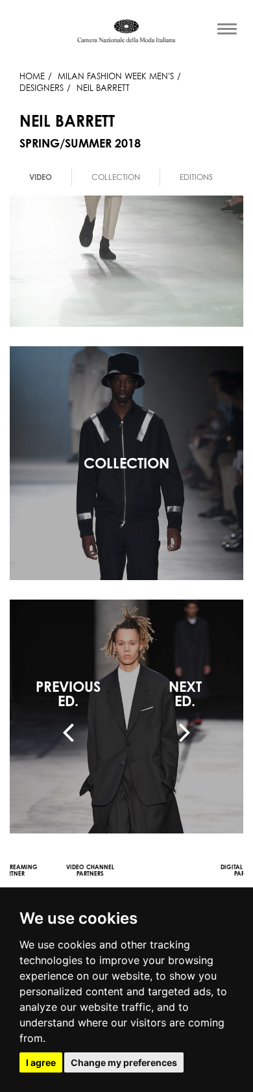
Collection (115, 177)
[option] (41, 177)
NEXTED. (185, 693)
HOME (32, 76)
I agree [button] (41, 1062)
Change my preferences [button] (124, 1062)
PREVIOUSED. (68, 693)
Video (40, 177)
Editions (196, 177)
